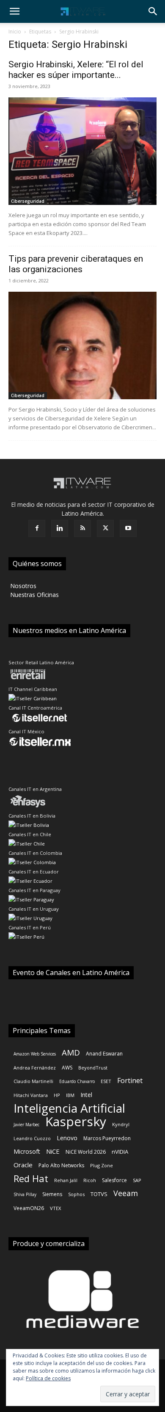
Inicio (14, 31)
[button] (14, 11)
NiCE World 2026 (86, 1151)
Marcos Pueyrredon (107, 1138)
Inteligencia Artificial (69, 1108)
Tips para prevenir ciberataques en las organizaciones (75, 264)
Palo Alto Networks (61, 1165)
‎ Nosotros (22, 586)
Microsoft (27, 1151)
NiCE (53, 1151)
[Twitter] (105, 528)
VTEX (55, 1208)
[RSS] (82, 528)
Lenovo (67, 1138)
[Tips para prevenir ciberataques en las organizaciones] (82, 345)
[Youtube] (128, 528)
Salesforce (114, 1180)
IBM (70, 1095)
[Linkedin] (59, 528)
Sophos (76, 1194)
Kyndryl (120, 1124)
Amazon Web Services (35, 1054)
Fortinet (130, 1080)
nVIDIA (120, 1151)
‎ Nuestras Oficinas (33, 595)
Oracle (23, 1165)
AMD (71, 1052)
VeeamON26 (29, 1208)
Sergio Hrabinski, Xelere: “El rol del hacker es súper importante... (75, 69)
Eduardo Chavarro (77, 1081)
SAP (137, 1180)
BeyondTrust (92, 1067)
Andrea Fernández (35, 1067)
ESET (106, 1081)
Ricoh (89, 1180)
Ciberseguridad (27, 201)
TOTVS (99, 1194)
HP (57, 1095)
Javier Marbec (26, 1124)
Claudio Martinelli (33, 1081)
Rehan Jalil (65, 1180)
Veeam (125, 1193)
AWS (67, 1067)
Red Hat (31, 1178)
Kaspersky (75, 1121)
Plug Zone (101, 1165)
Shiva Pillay (25, 1194)
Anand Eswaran (104, 1053)
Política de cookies (48, 1378)
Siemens (52, 1194)
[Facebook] (36, 528)
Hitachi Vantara (31, 1095)
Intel (86, 1095)
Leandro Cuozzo (32, 1138)
